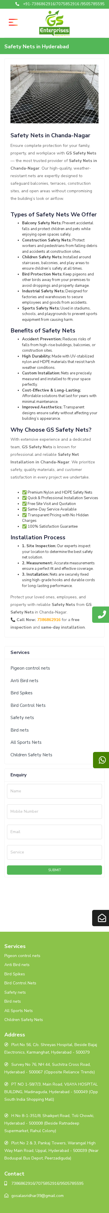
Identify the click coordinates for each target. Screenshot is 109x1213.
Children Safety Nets (31, 755)
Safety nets (22, 718)
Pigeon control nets (30, 668)
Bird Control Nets (28, 705)
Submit (54, 870)
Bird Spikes (21, 693)
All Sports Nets (26, 742)
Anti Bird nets (24, 681)
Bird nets (19, 730)
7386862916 (48, 619)
